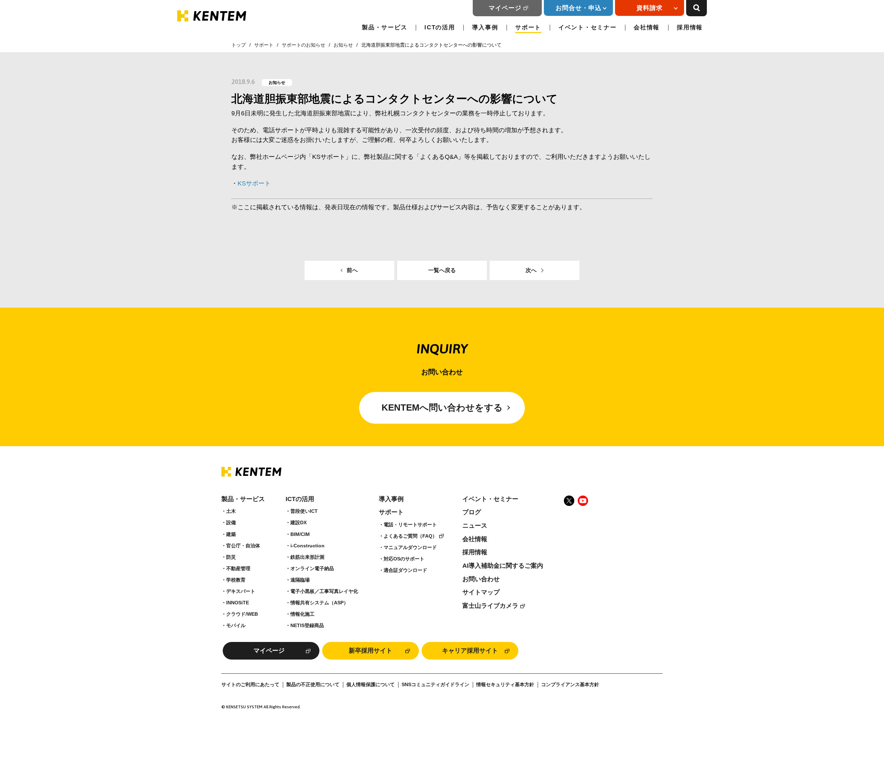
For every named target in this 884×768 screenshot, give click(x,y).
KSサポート (254, 183)
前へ (352, 270)
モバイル (236, 625)
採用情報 (690, 27)
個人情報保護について (370, 684)
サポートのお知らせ (303, 45)
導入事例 (485, 27)
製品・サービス (384, 27)
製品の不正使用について (312, 684)
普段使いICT (304, 511)
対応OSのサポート (404, 558)
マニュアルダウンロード (410, 547)
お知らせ (343, 45)
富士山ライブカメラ (490, 605)
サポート (528, 27)
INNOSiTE (237, 602)
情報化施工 (302, 614)
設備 (231, 522)
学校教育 (236, 580)
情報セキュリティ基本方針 (505, 684)
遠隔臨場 (300, 580)
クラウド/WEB (242, 614)
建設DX (298, 522)
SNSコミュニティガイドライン (435, 684)
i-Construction (307, 545)
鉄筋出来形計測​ (307, 557)
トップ (238, 45)
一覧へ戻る (442, 270)
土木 (231, 511)
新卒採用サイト (370, 650)
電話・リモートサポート (410, 524)
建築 (231, 534)
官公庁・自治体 (243, 545)
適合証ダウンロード (405, 570)
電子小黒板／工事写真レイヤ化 (324, 591)
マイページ (505, 7)
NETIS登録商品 (307, 625)
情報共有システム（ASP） (319, 602)
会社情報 (647, 27)
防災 (231, 557)
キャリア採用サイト (470, 650)
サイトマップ (481, 592)
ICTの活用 (439, 27)
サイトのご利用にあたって (250, 684)
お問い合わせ (481, 579)
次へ (531, 270)
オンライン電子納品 (312, 568)
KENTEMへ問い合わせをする (442, 407)
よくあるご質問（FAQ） (410, 536)
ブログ (471, 512)
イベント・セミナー (587, 27)
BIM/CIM (300, 534)
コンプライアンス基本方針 (570, 684)
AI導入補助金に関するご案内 (502, 565)
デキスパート (240, 591)
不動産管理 (238, 568)
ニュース (474, 525)
